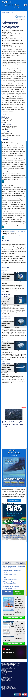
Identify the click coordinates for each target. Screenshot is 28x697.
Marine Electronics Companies (9, 688)
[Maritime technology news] (10, 6)
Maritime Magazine (6, 689)
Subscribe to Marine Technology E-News (11, 665)
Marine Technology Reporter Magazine (11, 663)
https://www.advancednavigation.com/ (15, 235)
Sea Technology (6, 678)
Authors (4, 670)
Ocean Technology (6, 679)
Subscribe (14, 617)
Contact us (4, 669)
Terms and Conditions (7, 671)
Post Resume (8, 591)
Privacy (4, 674)
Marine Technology (6, 680)
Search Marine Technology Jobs (14, 563)
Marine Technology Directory (8, 668)
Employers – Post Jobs (18, 592)
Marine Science (5, 683)
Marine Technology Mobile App (9, 667)
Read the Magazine (14, 500)
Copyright (4, 672)
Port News (4, 691)
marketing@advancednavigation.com (16, 231)
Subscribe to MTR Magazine (8, 664)
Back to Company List (7, 12)
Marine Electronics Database (8, 687)
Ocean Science (5, 681)
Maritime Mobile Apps (7, 686)
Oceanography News (7, 677)
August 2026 (14, 455)
